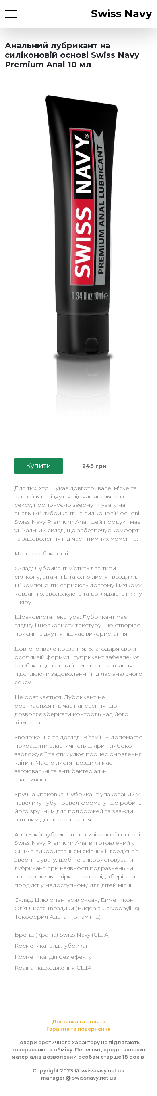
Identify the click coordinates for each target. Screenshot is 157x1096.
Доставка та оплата (78, 1022)
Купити (38, 466)
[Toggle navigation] (11, 14)
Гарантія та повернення (78, 1029)
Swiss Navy (121, 13)
